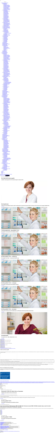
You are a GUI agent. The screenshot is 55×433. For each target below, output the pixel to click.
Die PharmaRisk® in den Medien (6, 94)
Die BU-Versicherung (6, 14)
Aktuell (5, 348)
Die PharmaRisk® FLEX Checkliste (34, 382)
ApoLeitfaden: (1, 423)
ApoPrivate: (1, 424)
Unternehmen (1, 348)
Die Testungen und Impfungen (6, 21)
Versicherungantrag (5, 48)
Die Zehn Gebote (5, 4)
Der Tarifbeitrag (5, 77)
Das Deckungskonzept (6, 39)
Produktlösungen (12, 431)
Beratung (2, 171)
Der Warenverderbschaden (6, 7)
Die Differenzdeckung (5, 42)
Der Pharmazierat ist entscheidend (7, 9)
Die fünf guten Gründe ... (5, 134)
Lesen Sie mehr (2, 259)
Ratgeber (7, 348)
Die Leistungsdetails (5, 28)
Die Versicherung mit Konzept (5, 150)
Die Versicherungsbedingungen (5, 45)
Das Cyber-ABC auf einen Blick (5, 149)
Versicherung (5, 46)
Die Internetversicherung (6, 110)
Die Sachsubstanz (5, 37)
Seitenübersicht (5, 431)
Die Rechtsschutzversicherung (6, 67)
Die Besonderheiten (5, 38)
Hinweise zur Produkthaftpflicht (6, 19)
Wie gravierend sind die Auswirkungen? (7, 158)
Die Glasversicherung (6, 108)
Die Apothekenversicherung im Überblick (6, 76)
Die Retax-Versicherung (6, 32)
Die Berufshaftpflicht (5, 129)
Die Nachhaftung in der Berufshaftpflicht (7, 82)
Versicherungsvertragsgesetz (6, 47)
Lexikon (7, 431)
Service (8, 348)
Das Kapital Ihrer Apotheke (6, 8)
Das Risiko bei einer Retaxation (6, 20)
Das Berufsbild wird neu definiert (7, 5)
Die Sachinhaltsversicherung (6, 13)
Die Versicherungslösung (5, 132)
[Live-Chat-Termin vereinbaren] (18, 431)
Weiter (0, 384)
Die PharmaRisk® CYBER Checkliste (6, 154)
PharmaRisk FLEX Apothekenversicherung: (4, 426)
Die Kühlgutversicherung (6, 29)
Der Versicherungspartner (5, 50)
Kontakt (2, 173)
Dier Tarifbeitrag (5, 169)
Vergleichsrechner (10, 348)
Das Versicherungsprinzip (5, 3)
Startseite (1, 431)
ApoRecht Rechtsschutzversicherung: (4, 427)
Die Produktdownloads (6, 30)
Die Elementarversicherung (6, 107)
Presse (13, 348)
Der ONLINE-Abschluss (6, 36)
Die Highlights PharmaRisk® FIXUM (6, 128)
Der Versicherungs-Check (5, 103)
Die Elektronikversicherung (6, 15)
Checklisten (10, 431)
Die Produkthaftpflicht (6, 11)
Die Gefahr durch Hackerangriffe (7, 71)
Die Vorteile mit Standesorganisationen (6, 135)
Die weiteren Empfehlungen (5, 52)
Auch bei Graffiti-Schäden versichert (7, 24)
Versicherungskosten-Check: (3, 422)
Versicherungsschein (5, 49)
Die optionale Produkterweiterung (6, 79)
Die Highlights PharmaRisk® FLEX (6, 84)
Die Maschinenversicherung (6, 109)
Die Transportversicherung (6, 16)
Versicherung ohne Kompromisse (7, 26)
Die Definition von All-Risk (5, 22)
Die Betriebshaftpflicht (6, 10)
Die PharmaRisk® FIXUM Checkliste (6, 130)
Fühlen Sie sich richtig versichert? (7, 27)
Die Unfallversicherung (6, 18)
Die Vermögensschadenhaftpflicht (7, 104)
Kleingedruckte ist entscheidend (6, 25)
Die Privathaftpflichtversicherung (7, 83)
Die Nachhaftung (5, 33)
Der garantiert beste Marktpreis (5, 43)
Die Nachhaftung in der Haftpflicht (7, 6)
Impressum (3, 431)
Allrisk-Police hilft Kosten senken (7, 23)
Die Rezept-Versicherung (6, 12)
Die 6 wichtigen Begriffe (5, 148)
